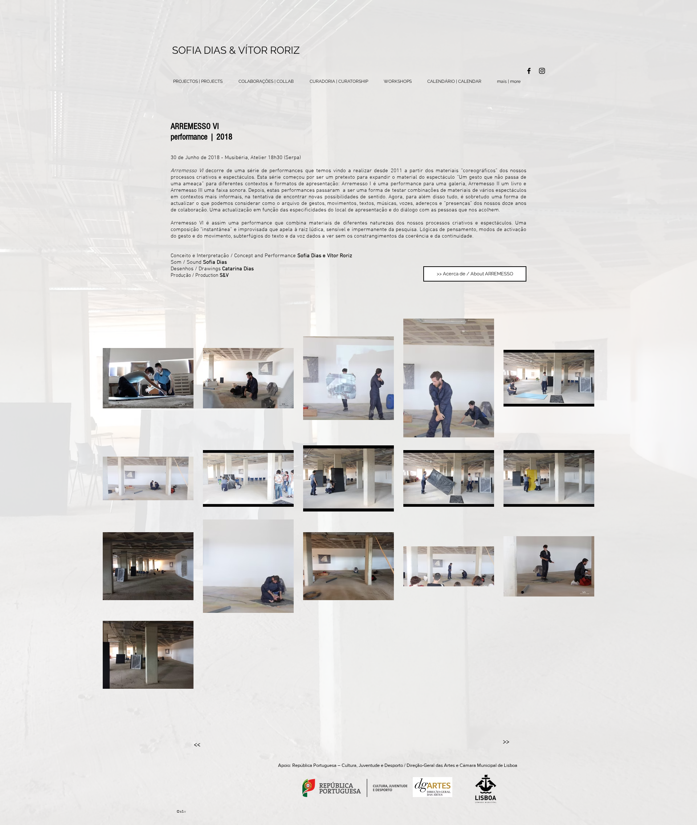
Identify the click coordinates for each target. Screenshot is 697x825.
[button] (508, 81)
